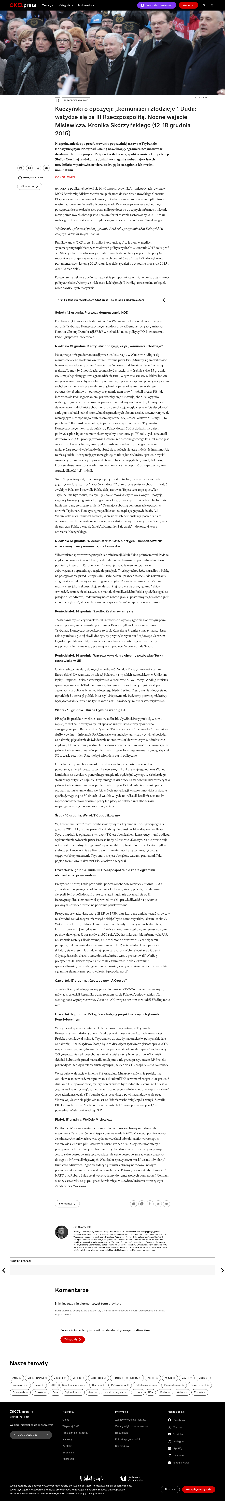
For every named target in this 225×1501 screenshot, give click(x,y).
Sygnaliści (68, 1452)
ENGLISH (68, 1459)
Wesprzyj (188, 5)
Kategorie (64, 5)
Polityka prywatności (127, 1439)
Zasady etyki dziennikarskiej (132, 1426)
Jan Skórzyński (82, 1227)
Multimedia (85, 5)
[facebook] (141, 1203)
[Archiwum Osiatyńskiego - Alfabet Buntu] (92, 1479)
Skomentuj (27, 186)
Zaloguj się (70, 1339)
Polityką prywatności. (58, 1489)
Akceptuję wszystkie (198, 1489)
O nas (65, 1420)
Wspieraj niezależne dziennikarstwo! (31, 1425)
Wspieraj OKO (70, 1426)
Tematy (46, 5)
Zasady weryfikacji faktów (130, 1420)
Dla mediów (122, 1446)
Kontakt (67, 1446)
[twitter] (150, 1203)
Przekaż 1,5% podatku (75, 1433)
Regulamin (121, 1433)
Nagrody (67, 1439)
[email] (158, 1203)
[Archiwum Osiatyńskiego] (132, 1479)
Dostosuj (170, 1489)
